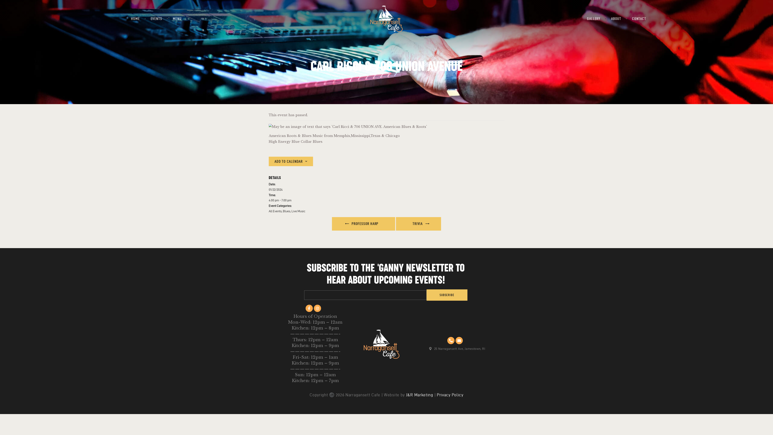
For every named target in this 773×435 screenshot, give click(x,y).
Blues (286, 211)
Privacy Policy (450, 395)
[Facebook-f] (309, 308)
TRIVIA (418, 224)
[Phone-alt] (451, 340)
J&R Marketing (419, 395)
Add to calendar (289, 161)
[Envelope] (459, 340)
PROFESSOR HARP (364, 224)
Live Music (298, 211)
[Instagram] (317, 308)
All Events (275, 211)
